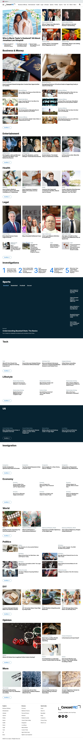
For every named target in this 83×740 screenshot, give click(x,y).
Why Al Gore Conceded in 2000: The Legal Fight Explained (30, 564)
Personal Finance (23, 90)
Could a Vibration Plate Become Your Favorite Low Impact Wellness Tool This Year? (71, 191)
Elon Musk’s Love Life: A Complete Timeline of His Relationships (22, 45)
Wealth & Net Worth (23, 99)
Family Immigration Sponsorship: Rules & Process (11, 467)
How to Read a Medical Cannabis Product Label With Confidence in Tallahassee (11, 191)
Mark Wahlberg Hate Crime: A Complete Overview (11, 430)
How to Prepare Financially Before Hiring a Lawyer (55, 246)
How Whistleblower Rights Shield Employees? (43, 270)
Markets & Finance (46, 82)
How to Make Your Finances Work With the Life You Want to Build (30, 93)
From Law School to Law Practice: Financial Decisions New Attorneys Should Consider (75, 247)
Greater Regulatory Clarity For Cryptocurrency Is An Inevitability (70, 691)
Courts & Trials (45, 41)
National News (45, 428)
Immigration (5, 465)
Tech (4, 361)
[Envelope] (66, 716)
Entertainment (5, 710)
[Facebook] (63, 716)
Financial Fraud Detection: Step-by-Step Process (12, 270)
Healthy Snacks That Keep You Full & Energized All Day (11, 530)
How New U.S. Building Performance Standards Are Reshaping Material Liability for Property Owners (35, 248)
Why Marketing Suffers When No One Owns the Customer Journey (68, 93)
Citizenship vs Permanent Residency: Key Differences (70, 467)
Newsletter (43, 713)
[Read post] (10, 93)
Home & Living (25, 688)
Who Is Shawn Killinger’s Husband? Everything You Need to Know (73, 384)
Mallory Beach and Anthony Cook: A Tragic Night (50, 430)
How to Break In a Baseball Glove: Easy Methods (74, 307)
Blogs (42, 715)
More (7, 734)
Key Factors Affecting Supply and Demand (19, 494)
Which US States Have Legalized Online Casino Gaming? (19, 657)
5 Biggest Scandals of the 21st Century (68, 571)
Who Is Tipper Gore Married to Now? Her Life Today (51, 24)
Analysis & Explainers (47, 635)
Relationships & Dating (8, 35)
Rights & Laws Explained (14, 243)
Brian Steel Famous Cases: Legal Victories (10, 236)
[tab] (6, 285)
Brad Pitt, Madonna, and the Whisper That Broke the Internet (31, 155)
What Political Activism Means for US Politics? (67, 564)
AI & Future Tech (46, 361)
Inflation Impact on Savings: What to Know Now (72, 485)
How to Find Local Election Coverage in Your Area (69, 430)
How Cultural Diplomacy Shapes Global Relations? (71, 530)
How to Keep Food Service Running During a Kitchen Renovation (49, 691)
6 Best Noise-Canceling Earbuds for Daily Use (68, 363)
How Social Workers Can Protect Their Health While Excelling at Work (69, 660)
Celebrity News (6, 153)
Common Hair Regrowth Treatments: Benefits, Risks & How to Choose (50, 191)
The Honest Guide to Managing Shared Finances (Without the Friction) (29, 110)
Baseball (5, 328)
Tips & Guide (5, 688)
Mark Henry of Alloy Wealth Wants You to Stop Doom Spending (50, 639)
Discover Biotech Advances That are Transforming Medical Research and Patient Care (51, 364)
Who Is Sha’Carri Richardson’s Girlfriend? (72, 392)
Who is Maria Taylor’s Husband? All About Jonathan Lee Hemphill (21, 39)
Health (23, 187)
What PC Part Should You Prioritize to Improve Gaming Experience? (11, 364)
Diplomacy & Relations (27, 527)
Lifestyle (4, 713)
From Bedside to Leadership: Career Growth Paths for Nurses (51, 659)
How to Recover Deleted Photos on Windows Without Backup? (31, 363)
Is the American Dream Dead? (70, 638)
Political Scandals (23, 570)
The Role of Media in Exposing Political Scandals (28, 572)
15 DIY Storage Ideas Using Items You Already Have (69, 608)
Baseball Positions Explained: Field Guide (74, 316)
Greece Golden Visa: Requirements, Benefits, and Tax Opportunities (19, 485)
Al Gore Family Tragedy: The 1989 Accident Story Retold (67, 547)
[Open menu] (3, 4)
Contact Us (43, 717)
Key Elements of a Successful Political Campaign (28, 547)
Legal (31, 242)
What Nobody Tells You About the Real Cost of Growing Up (68, 110)
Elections (23, 715)
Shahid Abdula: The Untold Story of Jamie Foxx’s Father (50, 155)
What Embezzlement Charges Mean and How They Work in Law (15, 248)
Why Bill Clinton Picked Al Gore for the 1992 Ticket (68, 556)
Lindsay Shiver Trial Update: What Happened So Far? (50, 44)
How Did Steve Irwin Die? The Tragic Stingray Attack (46, 393)
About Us (43, 710)
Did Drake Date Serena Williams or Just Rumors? (19, 383)
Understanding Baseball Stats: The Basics (20, 331)
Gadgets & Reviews (66, 361)
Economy (15, 482)
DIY (3, 606)
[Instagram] (59, 716)
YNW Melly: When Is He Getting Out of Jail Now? (71, 44)
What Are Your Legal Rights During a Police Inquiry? (74, 270)
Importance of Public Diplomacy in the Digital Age (51, 530)
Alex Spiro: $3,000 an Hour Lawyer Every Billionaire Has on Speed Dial (71, 237)
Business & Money (7, 82)
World (4, 527)
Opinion (4, 655)
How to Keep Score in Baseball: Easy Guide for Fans (74, 323)
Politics (20, 545)
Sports (4, 720)
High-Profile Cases (46, 234)
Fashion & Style (43, 390)
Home (42, 708)
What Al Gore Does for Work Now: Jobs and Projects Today (29, 556)
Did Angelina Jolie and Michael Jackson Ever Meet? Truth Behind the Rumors (11, 156)
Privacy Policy (44, 720)
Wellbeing (5, 187)
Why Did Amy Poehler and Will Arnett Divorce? (46, 383)
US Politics (60, 545)
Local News (64, 428)
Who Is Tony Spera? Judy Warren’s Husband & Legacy (8, 45)
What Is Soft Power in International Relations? (29, 530)
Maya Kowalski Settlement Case (31, 236)
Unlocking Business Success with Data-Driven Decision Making (68, 119)
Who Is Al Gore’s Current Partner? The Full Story (69, 24)
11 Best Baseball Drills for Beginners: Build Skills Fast (74, 299)
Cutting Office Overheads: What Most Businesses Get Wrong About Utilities (68, 101)
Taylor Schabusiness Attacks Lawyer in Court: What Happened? (30, 431)
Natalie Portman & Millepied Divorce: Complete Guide (17, 393)
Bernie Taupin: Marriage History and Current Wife (35, 45)
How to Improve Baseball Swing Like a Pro (74, 291)
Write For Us (43, 722)
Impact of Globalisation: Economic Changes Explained (72, 495)
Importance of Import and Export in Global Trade (46, 494)
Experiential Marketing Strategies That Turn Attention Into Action (11, 691)
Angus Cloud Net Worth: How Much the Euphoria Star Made (29, 101)
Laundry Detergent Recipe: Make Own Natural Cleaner (10, 608)
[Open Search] (79, 4)
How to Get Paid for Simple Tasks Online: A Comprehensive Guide (30, 119)
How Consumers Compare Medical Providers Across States (29, 191)
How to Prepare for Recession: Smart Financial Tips (47, 485)
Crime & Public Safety (8, 428)
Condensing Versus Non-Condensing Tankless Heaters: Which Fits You (31, 691)
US (3, 732)
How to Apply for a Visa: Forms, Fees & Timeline (51, 467)
